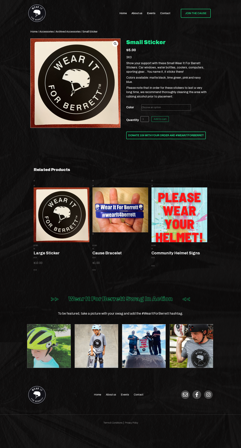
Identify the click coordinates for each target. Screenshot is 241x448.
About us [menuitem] (136, 13)
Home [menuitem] (123, 13)
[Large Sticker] (61, 215)
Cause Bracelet (107, 253)
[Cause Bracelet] (120, 209)
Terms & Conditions (112, 423)
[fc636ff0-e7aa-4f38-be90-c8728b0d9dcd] (96, 346)
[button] (115, 44)
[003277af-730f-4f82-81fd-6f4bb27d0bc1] (144, 346)
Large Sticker (47, 253)
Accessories (46, 31)
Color (130, 107)
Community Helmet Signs (175, 253)
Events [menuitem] (151, 13)
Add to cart (160, 119)
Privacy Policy (131, 423)
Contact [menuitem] (165, 13)
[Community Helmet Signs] (179, 229)
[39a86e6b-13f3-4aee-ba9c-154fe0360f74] (191, 346)
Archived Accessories (68, 31)
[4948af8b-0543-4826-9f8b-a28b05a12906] (49, 346)
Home (34, 31)
